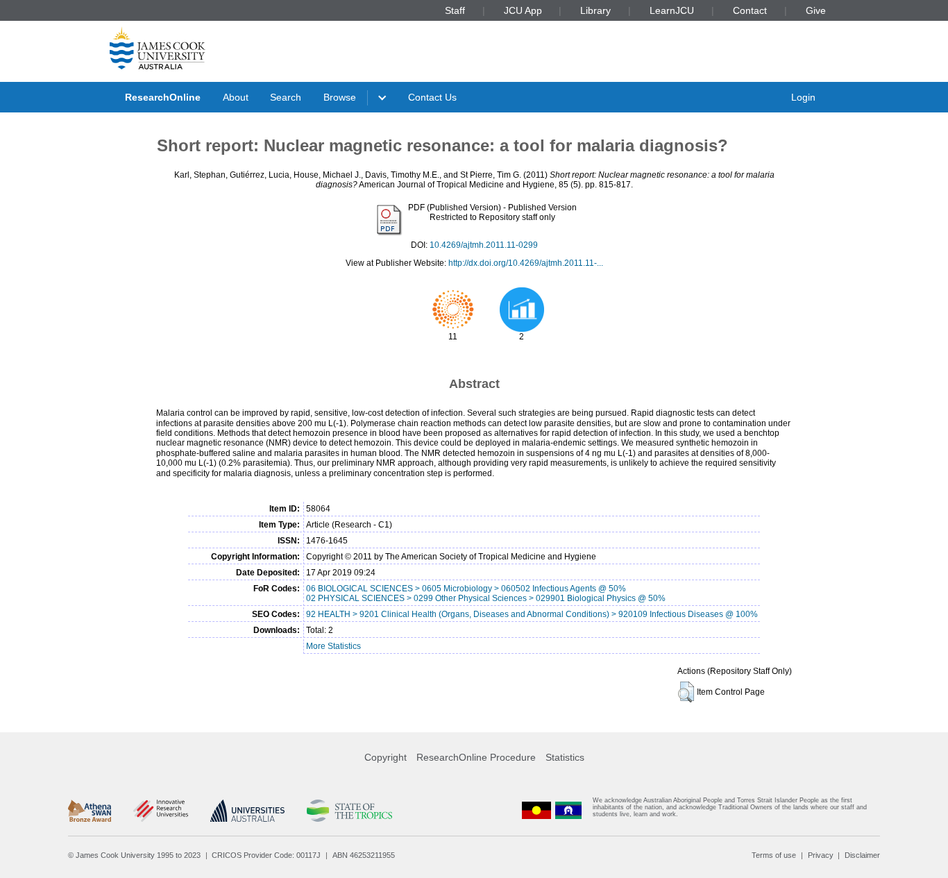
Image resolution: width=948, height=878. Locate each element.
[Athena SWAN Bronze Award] (89, 811)
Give (816, 10)
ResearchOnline (163, 97)
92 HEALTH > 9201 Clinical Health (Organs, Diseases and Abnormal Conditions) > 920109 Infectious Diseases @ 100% (532, 614)
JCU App (523, 10)
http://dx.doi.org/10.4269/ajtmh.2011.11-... (525, 263)
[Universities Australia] (247, 811)
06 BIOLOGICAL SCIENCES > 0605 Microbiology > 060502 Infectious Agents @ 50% (466, 588)
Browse (339, 97)
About (235, 97)
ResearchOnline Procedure (476, 757)
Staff (455, 10)
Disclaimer (862, 855)
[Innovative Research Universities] (160, 811)
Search (285, 97)
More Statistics (333, 646)
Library (595, 10)
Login (803, 97)
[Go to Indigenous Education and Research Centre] (536, 810)
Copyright (385, 757)
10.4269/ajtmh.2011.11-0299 (484, 245)
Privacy (820, 855)
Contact (750, 10)
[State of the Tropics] (349, 811)
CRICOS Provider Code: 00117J (266, 855)
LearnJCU (672, 10)
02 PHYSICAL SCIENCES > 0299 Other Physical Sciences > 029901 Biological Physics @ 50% (486, 598)
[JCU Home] (157, 47)
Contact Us (432, 97)
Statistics (564, 757)
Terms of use (774, 855)
